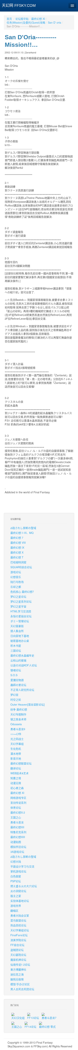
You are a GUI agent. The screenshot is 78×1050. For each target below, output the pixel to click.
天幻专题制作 (18, 714)
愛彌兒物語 (17, 680)
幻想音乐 (15, 577)
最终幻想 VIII (18, 542)
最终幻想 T (16, 557)
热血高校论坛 (18, 925)
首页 (9, 19)
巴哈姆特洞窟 (18, 562)
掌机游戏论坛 (18, 871)
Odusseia (16, 724)
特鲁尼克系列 (18, 832)
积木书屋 (15, 645)
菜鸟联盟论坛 (18, 920)
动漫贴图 (15, 842)
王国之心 (15, 817)
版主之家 (15, 896)
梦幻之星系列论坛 (21, 601)
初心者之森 (17, 788)
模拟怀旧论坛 (18, 847)
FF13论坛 (33, 1018)
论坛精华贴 (22, 19)
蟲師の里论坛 (18, 685)
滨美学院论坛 (18, 940)
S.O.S (13, 675)
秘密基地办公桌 (19, 641)
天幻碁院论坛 (18, 955)
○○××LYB (15, 734)
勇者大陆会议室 (19, 915)
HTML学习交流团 (20, 611)
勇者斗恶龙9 (17, 729)
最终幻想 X (16, 552)
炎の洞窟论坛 (18, 891)
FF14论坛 (30, 1026)
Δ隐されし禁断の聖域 (23, 528)
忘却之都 (15, 587)
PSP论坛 (15, 881)
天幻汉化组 (18, 1018)
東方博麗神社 (18, 969)
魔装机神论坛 (18, 959)
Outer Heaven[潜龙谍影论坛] (27, 704)
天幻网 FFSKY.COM (19, 5)
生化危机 (15, 749)
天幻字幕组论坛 (19, 930)
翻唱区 (14, 910)
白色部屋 (15, 876)
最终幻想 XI (38, 19)
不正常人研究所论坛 (22, 690)
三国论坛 (15, 650)
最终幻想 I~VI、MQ (22, 533)
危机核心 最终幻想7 (22, 592)
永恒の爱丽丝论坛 (21, 616)
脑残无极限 (17, 979)
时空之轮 (15, 699)
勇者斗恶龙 (17, 822)
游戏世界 (15, 906)
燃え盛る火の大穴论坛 (23, 886)
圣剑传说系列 (18, 802)
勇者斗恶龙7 (49, 1018)
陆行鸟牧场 (17, 582)
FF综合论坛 (17, 945)
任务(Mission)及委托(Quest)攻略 (26, 22)
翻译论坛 (15, 768)
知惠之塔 (15, 778)
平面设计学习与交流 (22, 866)
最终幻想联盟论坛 (21, 763)
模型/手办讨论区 (20, 984)
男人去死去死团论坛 (22, 989)
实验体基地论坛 (19, 901)
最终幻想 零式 (47, 1026)
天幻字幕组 (17, 744)
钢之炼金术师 (18, 719)
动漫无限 (15, 783)
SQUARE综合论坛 (21, 567)
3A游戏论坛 (17, 852)
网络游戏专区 (18, 798)
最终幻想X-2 (17, 812)
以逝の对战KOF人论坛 (23, 665)
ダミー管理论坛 (19, 621)
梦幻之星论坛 (18, 596)
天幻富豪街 (17, 626)
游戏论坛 (15, 572)
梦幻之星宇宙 (18, 606)
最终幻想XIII (17, 837)
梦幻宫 (14, 695)
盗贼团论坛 (17, 950)
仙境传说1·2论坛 (20, 964)
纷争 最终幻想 (18, 709)
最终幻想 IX (17, 547)
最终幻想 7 (16, 538)
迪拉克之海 (17, 974)
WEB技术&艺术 (19, 773)
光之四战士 (17, 739)
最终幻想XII (17, 827)
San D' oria (54, 22)
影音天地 (15, 758)
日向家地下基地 (19, 636)
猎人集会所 (17, 631)
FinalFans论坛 (19, 935)
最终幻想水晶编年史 (22, 655)
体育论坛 (15, 807)
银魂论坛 (15, 670)
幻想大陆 (15, 861)
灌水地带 (15, 753)
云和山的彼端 (18, 660)
